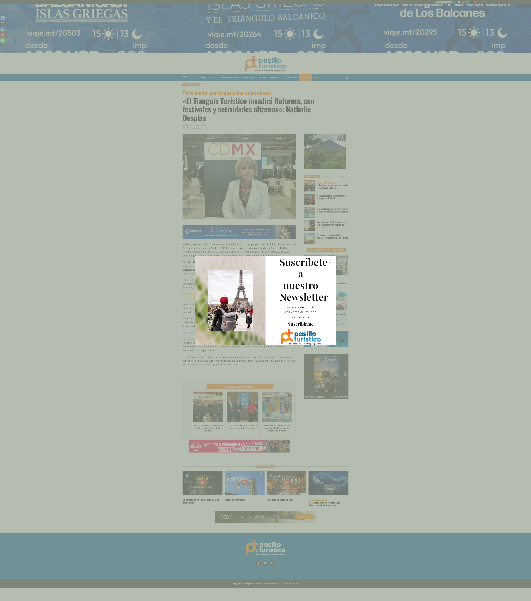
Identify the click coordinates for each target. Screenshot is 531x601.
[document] (265, 300)
